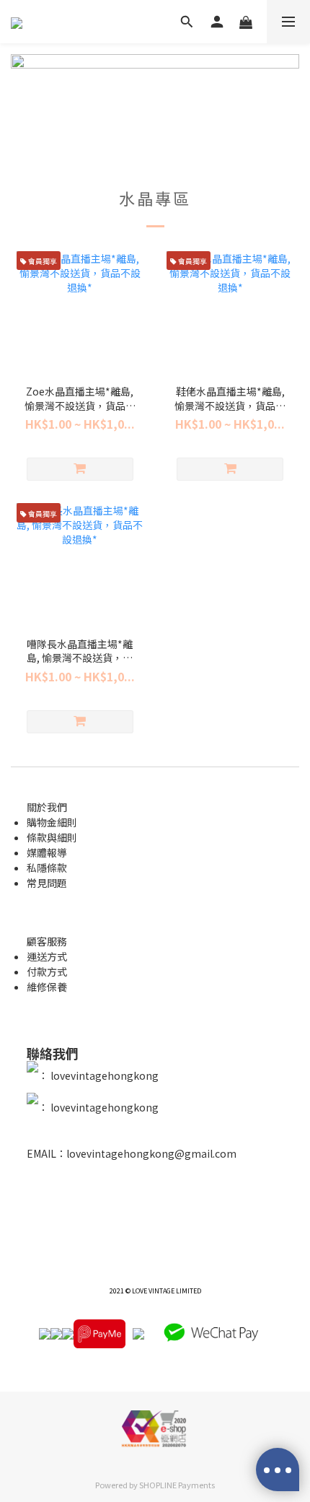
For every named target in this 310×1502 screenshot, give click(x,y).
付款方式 (47, 971)
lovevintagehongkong (103, 1076)
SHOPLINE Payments (177, 1484)
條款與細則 (52, 837)
